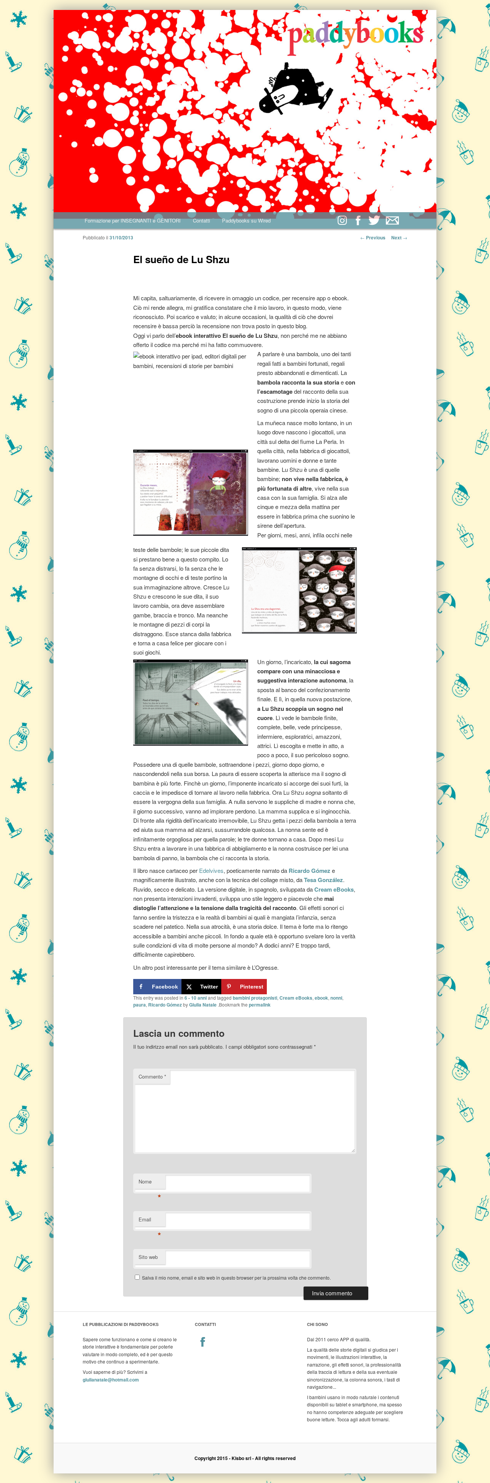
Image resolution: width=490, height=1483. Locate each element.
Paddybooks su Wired (246, 220)
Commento (152, 1076)
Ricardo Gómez (165, 1004)
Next (399, 237)
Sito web (148, 1256)
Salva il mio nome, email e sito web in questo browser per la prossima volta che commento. (236, 1277)
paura (139, 1004)
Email (150, 1221)
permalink (260, 1004)
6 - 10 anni (196, 997)
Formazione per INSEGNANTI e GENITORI (133, 220)
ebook (321, 997)
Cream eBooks (334, 889)
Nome (150, 1183)
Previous (372, 237)
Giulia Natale (203, 1004)
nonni (336, 997)
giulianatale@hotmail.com (111, 1379)
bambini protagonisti (255, 997)
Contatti (201, 220)
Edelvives (211, 870)
